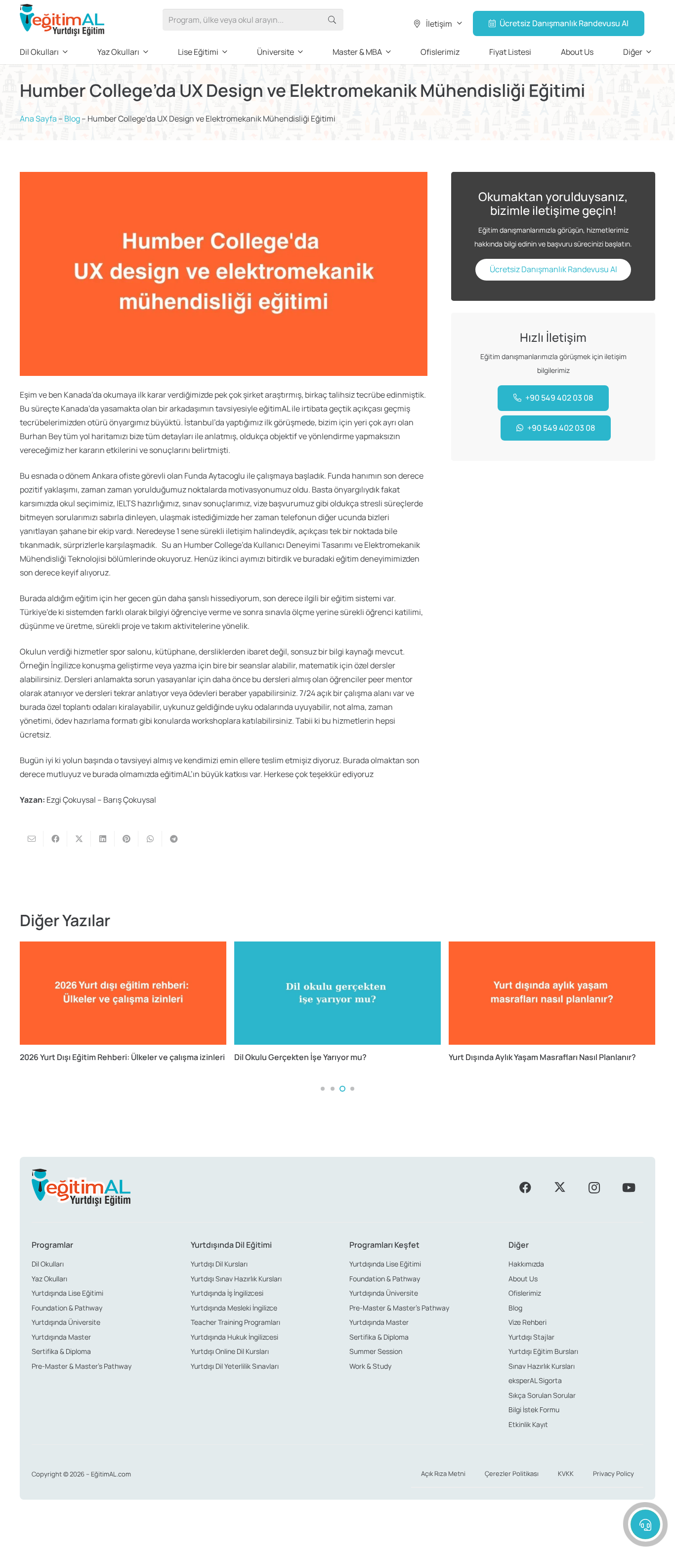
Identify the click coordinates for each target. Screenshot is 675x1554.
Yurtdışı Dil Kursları (219, 1263)
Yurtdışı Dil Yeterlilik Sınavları (235, 1366)
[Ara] (332, 20)
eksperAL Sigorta (535, 1380)
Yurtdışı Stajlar (531, 1337)
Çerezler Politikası (512, 1473)
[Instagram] (594, 1187)
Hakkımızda (526, 1263)
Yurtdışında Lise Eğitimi (67, 1293)
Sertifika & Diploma (61, 1351)
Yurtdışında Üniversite (66, 1322)
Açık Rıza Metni (443, 1473)
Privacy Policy (613, 1473)
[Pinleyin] (126, 839)
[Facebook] (525, 1187)
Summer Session (375, 1351)
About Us (523, 1278)
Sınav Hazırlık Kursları (541, 1366)
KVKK (566, 1473)
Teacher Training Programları (235, 1322)
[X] (560, 1187)
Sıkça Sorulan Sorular (542, 1395)
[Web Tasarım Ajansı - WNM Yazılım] (337, 1542)
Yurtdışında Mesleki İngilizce (234, 1307)
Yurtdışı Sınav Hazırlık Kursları (236, 1278)
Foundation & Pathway (67, 1307)
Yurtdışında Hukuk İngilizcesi (234, 1337)
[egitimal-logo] (62, 20)
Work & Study (370, 1366)
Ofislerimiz (524, 1293)
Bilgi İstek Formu (533, 1409)
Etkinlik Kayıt (528, 1424)
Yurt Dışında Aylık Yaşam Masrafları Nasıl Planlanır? (542, 1057)
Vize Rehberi (527, 1322)
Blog (72, 118)
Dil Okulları (48, 1263)
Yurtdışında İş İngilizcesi (227, 1293)
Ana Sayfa (38, 118)
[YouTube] (628, 1187)
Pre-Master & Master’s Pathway (81, 1366)
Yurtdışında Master (61, 1337)
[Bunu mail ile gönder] (31, 839)
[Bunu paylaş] (55, 839)
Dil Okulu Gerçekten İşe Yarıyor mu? (300, 1057)
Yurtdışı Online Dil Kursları (230, 1351)
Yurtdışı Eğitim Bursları (543, 1351)
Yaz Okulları (49, 1278)
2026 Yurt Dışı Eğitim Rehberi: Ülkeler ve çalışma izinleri (122, 1057)
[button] (437, 24)
